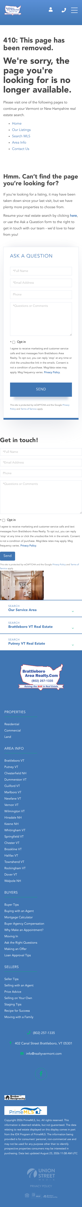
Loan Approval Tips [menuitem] (17, 955)
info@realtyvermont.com (44, 1054)
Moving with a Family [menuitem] (18, 1017)
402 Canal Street (43, 1043)
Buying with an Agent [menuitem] (19, 911)
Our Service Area (22, 610)
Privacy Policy (52, 372)
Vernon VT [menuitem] (11, 805)
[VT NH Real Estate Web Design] (41, 1174)
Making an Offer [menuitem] (15, 949)
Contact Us (20, 149)
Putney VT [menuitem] (11, 767)
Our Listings (21, 130)
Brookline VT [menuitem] (13, 849)
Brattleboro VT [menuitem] (14, 760)
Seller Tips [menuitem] (11, 979)
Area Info (19, 142)
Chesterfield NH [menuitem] (15, 773)
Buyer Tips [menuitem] (11, 905)
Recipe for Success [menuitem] (17, 1011)
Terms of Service (29, 409)
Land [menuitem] (7, 737)
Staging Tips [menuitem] (12, 1004)
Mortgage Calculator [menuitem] (18, 917)
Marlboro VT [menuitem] (12, 792)
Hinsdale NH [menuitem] (13, 817)
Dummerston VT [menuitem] (15, 779)
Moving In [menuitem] (11, 936)
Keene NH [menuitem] (11, 824)
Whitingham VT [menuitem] (14, 830)
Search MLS (21, 136)
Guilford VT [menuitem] (12, 786)
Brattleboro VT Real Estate (30, 627)
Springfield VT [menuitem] (14, 836)
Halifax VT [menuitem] (11, 855)
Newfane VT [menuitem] (12, 798)
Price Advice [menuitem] (12, 992)
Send (41, 389)
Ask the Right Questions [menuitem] (20, 942)
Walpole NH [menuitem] (12, 881)
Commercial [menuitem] (12, 730)
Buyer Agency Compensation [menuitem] (24, 923)
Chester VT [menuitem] (11, 843)
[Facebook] (41, 1074)
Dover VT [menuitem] (10, 874)
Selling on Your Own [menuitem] (18, 998)
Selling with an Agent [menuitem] (18, 985)
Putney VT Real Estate (26, 644)
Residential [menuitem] (11, 724)
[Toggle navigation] (74, 10)
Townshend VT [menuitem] (14, 862)
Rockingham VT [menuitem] (15, 868)
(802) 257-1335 (64, 10)
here (73, 216)
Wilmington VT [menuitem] (14, 811)
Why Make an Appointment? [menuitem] (23, 930)
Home (17, 123)
